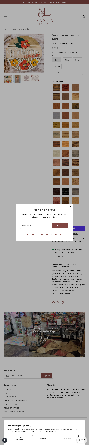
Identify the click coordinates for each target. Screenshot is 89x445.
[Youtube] (33, 234)
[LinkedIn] (56, 234)
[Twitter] (51, 234)
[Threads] (60, 234)
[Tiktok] (42, 234)
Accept (43, 438)
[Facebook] (28, 234)
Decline (67, 438)
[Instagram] (37, 234)
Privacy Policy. (57, 431)
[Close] (70, 206)
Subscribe (60, 225)
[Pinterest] (46, 234)
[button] (4, 440)
